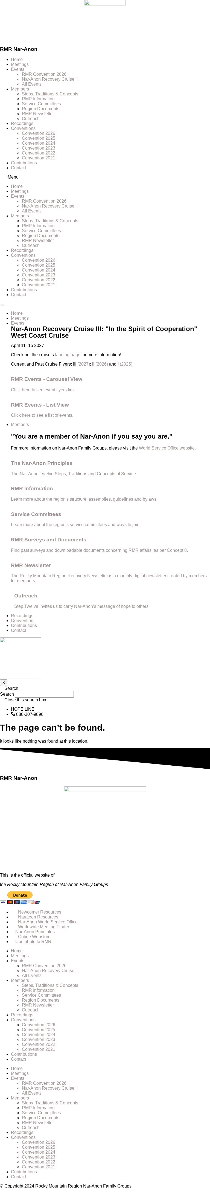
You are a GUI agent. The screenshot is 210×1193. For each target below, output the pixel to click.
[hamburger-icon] (2, 305)
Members (20, 89)
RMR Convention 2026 (44, 74)
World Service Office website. (168, 448)
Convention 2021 (38, 158)
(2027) (83, 364)
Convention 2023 (38, 148)
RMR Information (38, 99)
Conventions (23, 128)
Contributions (24, 163)
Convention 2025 (38, 138)
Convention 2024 (38, 143)
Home (17, 59)
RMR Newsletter (38, 113)
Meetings (20, 64)
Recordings (22, 123)
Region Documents (40, 108)
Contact (18, 167)
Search (7, 694)
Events (17, 69)
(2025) (126, 364)
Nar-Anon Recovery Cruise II (50, 79)
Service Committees (41, 103)
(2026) (101, 364)
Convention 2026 (38, 133)
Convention (22, 620)
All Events (32, 84)
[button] (105, 177)
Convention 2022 (38, 153)
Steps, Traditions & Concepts (50, 94)
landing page (67, 354)
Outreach (31, 118)
